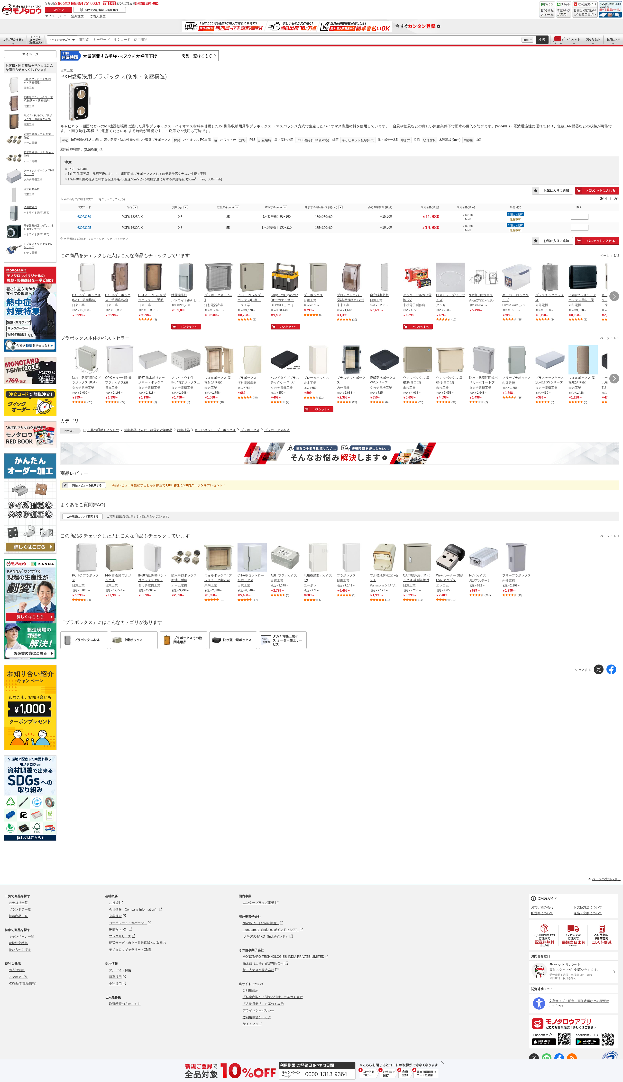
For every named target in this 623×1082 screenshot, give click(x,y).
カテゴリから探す (13, 39)
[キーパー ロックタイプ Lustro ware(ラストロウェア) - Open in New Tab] (516, 278)
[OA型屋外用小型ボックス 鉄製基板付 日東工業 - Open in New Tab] (417, 558)
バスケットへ (189, 326)
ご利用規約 (250, 990)
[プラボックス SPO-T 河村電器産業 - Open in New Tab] (219, 278)
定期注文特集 (18, 943)
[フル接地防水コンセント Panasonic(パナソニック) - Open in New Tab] (384, 558)
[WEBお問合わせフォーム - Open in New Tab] (547, 9)
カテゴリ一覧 (18, 903)
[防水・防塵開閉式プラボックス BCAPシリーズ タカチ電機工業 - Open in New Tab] (86, 360)
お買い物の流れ (542, 907)
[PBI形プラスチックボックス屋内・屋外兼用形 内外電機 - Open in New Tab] (583, 278)
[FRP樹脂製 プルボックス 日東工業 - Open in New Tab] (119, 558)
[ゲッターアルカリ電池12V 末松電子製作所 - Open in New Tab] (417, 278)
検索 (542, 40)
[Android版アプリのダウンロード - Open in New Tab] (596, 1039)
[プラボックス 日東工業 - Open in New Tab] (318, 278)
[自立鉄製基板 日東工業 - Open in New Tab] (384, 278)
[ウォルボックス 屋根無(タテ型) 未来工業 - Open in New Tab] (583, 360)
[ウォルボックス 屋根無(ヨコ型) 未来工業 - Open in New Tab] (417, 360)
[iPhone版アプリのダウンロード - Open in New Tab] (551, 1039)
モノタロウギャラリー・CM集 (130, 949)
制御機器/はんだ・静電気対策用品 (148, 430)
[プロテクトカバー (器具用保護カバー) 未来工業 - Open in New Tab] (351, 278)
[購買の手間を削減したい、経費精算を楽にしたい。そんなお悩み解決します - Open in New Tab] (339, 453)
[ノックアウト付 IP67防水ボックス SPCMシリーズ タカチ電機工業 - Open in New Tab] (186, 360)
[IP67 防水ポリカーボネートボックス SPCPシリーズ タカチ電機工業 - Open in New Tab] (152, 360)
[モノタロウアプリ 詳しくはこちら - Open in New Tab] (573, 1023)
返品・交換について (588, 913)
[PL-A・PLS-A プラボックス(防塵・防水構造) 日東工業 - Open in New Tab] (252, 278)
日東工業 (66, 70)
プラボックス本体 (277, 430)
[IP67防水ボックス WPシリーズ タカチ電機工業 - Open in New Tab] (384, 360)
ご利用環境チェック (257, 1017)
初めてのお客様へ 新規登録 (101, 10)
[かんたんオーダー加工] (30, 552)
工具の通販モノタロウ (103, 430)
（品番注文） (35, 39)
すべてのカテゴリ (59, 39)
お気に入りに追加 (556, 190)
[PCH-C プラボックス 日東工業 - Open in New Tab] (86, 558)
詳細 (526, 39)
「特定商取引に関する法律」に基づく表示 (273, 997)
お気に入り (613, 39)
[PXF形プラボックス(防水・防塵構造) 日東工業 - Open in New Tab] (86, 278)
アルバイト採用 (120, 970)
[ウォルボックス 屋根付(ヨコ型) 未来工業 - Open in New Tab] (450, 360)
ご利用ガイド (547, 898)
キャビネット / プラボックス (215, 430)
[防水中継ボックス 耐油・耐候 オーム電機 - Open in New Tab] (186, 558)
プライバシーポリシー (258, 1010)
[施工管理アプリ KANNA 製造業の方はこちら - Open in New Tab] (30, 658)
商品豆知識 (17, 970)
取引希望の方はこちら (125, 1004)
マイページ (53, 16)
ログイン (58, 9)
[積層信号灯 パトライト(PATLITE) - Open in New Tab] (186, 278)
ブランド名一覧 (20, 909)
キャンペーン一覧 (21, 936)
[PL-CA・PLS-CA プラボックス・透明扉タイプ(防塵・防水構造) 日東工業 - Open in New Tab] (152, 278)
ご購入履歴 (98, 16)
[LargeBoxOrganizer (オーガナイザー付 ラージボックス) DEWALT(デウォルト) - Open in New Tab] (285, 278)
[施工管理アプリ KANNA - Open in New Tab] (30, 621)
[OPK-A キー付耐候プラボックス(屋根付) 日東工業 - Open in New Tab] (119, 360)
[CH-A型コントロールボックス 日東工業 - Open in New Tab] (252, 558)
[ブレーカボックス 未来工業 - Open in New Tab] (318, 360)
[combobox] (299, 39)
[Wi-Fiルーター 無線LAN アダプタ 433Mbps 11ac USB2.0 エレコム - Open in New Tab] (450, 558)
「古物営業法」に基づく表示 (263, 1004)
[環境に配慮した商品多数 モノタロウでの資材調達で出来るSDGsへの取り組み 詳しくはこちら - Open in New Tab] (30, 839)
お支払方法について (588, 907)
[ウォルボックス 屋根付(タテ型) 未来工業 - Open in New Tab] (219, 360)
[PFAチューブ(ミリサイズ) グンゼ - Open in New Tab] (450, 278)
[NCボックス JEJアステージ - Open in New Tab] (483, 558)
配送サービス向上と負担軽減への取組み (137, 943)
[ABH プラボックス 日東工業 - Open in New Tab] (285, 558)
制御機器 (183, 430)
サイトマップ (252, 1024)
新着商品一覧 (18, 916)
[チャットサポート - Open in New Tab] (563, 9)
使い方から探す (20, 950)
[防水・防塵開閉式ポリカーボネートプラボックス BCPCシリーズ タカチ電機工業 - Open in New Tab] (483, 360)
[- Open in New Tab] (545, 935)
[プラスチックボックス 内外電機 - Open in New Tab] (550, 278)
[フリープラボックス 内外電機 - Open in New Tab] (516, 360)
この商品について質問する (82, 516)
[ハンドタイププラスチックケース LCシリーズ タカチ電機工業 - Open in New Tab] (285, 360)
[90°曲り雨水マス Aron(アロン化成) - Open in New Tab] (483, 278)
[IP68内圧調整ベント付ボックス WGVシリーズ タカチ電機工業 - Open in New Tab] (152, 558)
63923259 (84, 217)
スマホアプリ (18, 977)
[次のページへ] (614, 296)
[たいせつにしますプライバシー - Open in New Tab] (610, 1058)
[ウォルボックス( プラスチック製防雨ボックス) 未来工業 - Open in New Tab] (219, 558)
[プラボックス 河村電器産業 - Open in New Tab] (252, 360)
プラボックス (249, 430)
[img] (23, 9)
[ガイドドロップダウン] (585, 13)
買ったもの (593, 39)
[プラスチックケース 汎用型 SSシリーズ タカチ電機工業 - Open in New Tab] (550, 360)
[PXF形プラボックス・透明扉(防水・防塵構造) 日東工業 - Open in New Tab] (119, 278)
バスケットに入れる (601, 190)
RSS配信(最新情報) (22, 983)
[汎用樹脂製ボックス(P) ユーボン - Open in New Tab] (318, 558)
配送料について (542, 913)
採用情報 (111, 963)
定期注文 (77, 16)
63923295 (84, 228)
